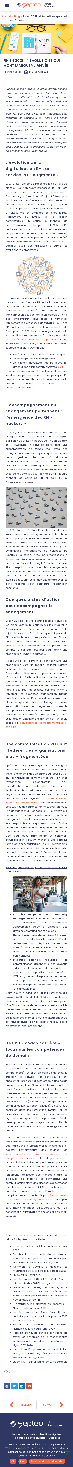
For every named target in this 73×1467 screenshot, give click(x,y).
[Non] (67, 1453)
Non (22, 1461)
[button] (7, 5)
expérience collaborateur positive (34, 339)
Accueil (6, 16)
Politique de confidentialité (47, 1461)
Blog (17, 16)
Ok (13, 1461)
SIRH (60, 367)
